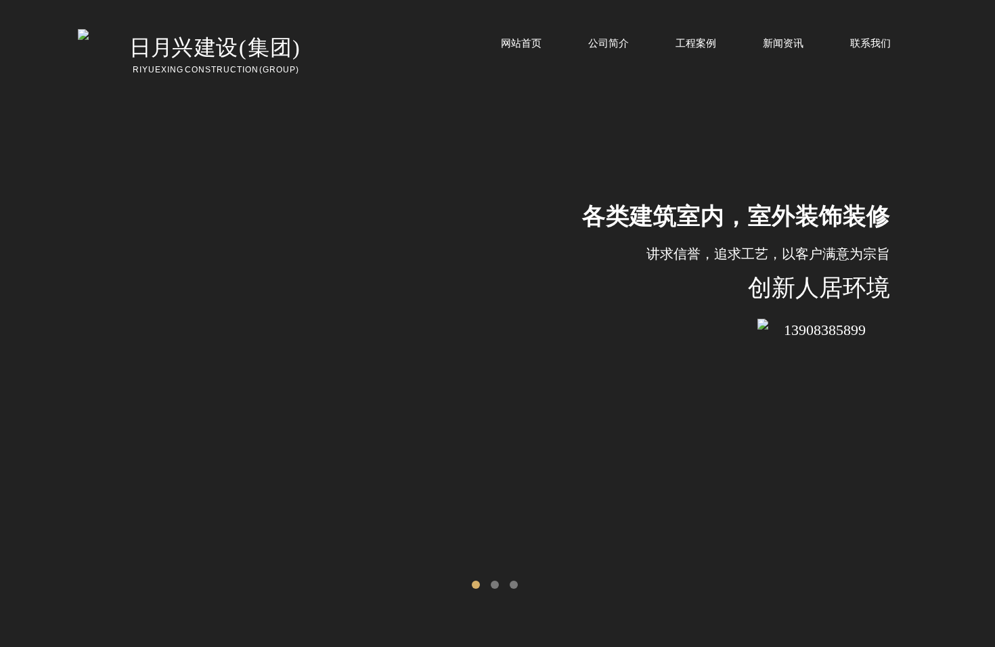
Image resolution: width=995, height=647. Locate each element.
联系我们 (870, 43)
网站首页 (521, 43)
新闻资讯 (783, 43)
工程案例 (696, 43)
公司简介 (608, 43)
